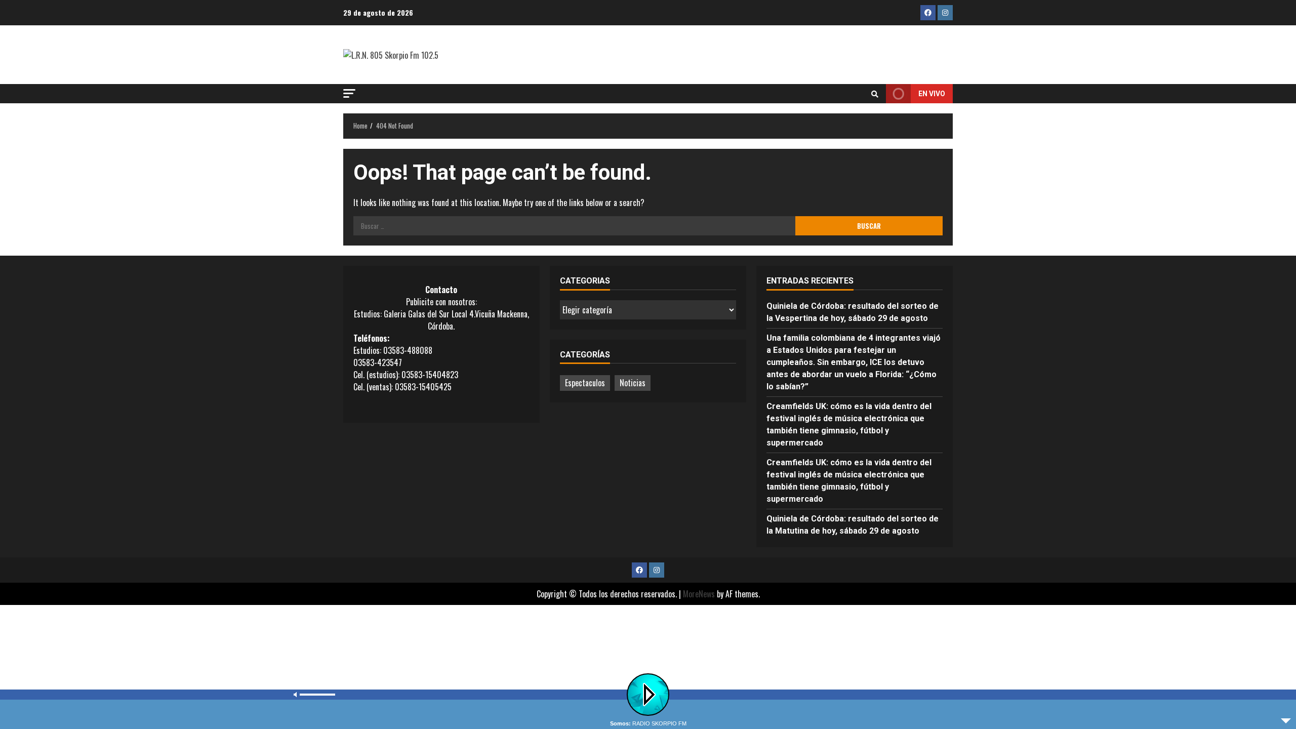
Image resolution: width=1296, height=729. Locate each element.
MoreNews (699, 594)
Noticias (632, 383)
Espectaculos (585, 383)
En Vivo (931, 94)
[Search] (874, 93)
